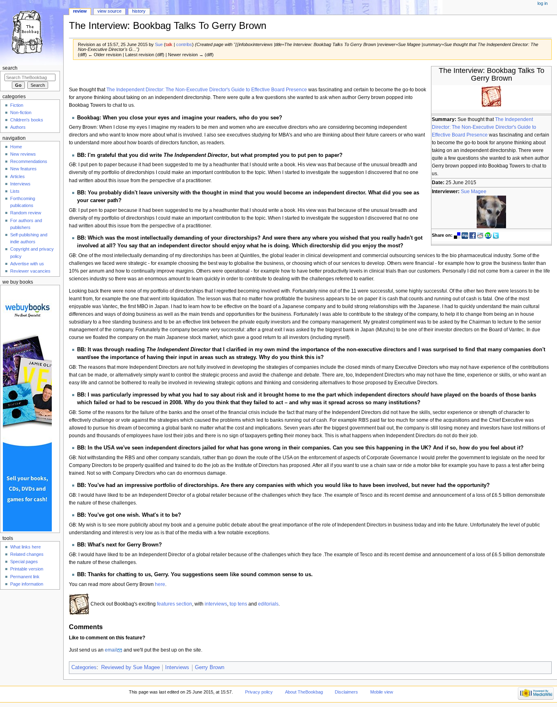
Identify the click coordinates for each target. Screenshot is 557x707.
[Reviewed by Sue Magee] (491, 211)
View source (109, 11)
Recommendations (28, 161)
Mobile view (381, 691)
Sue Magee (473, 191)
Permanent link (25, 576)
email (111, 650)
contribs (184, 44)
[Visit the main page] (31, 31)
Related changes (27, 554)
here (160, 584)
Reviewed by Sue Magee (130, 667)
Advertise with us (27, 263)
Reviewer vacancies (30, 271)
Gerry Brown (209, 667)
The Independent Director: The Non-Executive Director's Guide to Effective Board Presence (484, 127)
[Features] (79, 604)
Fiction (16, 105)
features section (174, 604)
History (139, 11)
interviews (216, 604)
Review (80, 11)
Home (16, 146)
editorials (268, 604)
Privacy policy (259, 691)
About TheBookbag (304, 691)
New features (23, 168)
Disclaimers (346, 691)
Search (10, 68)
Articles (17, 176)
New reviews (23, 154)
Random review (25, 212)
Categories (84, 667)
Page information (26, 583)
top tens (238, 604)
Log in (542, 3)
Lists (15, 191)
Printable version (26, 568)
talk (169, 44)
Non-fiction (20, 112)
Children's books (26, 119)
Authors (18, 127)
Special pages (24, 561)
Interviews (177, 667)
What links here (25, 546)
